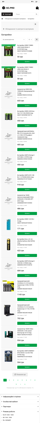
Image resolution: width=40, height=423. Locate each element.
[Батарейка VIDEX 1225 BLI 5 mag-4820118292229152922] (9, 224)
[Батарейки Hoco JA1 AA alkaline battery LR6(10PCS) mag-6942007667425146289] (9, 244)
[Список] (37, 39)
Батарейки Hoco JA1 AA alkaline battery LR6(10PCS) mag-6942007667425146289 (26, 242)
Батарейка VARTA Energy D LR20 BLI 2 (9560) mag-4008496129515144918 (25, 263)
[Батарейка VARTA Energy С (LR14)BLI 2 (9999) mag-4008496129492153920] (9, 160)
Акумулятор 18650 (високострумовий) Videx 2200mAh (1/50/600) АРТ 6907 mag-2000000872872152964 (25, 199)
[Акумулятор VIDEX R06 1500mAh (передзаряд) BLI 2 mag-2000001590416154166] (9, 94)
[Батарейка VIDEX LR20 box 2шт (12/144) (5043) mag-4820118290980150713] (9, 116)
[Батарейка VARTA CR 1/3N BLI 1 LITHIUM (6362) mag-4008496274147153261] (9, 180)
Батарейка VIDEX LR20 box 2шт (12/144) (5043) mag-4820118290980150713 (25, 113)
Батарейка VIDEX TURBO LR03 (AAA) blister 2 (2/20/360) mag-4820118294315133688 (25, 48)
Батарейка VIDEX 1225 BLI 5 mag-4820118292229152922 (25, 221)
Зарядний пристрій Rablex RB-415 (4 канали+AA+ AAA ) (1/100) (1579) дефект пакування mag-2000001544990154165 (26, 135)
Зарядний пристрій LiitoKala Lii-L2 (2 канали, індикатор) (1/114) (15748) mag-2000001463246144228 (25, 308)
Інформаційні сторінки (12, 396)
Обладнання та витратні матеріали (15, 18)
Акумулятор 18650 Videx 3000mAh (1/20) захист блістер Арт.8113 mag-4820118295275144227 (25, 331)
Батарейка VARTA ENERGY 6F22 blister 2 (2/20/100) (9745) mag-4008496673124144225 (25, 353)
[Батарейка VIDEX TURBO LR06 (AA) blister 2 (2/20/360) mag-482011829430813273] (9, 72)
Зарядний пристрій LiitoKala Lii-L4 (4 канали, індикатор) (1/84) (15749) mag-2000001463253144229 (25, 285)
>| (24, 384)
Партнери (7, 406)
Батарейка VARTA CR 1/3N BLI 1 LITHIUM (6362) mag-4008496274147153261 (25, 177)
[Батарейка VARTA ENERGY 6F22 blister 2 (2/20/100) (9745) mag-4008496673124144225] (9, 356)
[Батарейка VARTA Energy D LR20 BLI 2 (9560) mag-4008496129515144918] (9, 266)
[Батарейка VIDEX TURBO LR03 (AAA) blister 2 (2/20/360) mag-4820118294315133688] (9, 50)
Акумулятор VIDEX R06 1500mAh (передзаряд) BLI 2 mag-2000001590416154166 (26, 92)
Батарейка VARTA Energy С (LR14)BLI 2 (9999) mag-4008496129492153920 (25, 157)
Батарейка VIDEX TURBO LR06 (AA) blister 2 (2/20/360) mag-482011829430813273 (25, 70)
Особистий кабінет (10, 401)
